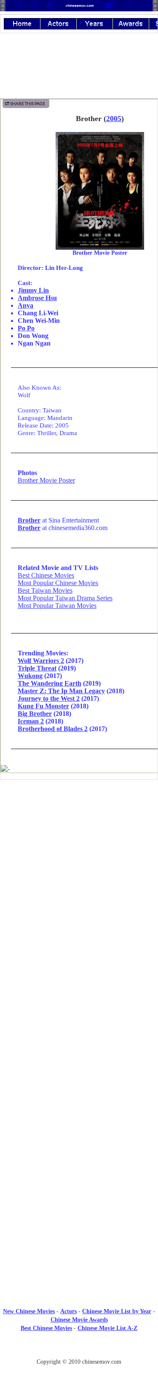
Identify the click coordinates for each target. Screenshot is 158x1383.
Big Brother (35, 713)
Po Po (26, 328)
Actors (68, 1311)
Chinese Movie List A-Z (107, 1328)
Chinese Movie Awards (79, 1320)
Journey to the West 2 (49, 698)
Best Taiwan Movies (45, 590)
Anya (25, 305)
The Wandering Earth (49, 683)
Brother (29, 520)
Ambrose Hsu (37, 297)
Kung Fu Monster (43, 706)
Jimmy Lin (33, 290)
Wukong (30, 675)
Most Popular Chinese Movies (58, 582)
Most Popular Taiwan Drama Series (65, 598)
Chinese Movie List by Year (116, 1311)
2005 (113, 118)
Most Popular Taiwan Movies (57, 605)
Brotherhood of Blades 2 (53, 728)
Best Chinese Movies (46, 575)
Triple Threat (37, 668)
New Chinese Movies (29, 1311)
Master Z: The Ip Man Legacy (61, 690)
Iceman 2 (31, 721)
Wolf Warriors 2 (41, 660)
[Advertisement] (79, 855)
